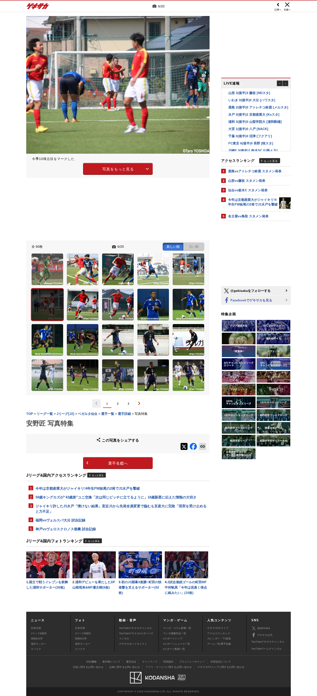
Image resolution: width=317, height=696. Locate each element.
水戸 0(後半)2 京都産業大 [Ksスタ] (253, 107)
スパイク (36, 648)
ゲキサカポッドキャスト (133, 643)
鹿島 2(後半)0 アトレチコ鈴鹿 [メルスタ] (258, 100)
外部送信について (220, 661)
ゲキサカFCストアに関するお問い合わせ (220, 667)
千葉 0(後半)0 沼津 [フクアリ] (250, 129)
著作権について (111, 661)
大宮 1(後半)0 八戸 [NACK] (248, 122)
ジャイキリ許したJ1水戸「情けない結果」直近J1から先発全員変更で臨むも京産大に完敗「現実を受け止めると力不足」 (121, 508)
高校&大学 (37, 638)
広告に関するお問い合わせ (88, 667)
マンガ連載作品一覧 (174, 633)
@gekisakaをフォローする (250, 291)
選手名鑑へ (118, 463)
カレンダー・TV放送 (219, 638)
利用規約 (168, 661)
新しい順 (173, 246)
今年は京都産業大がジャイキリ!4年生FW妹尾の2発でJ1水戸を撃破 (88, 488)
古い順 (194, 246)
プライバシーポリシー (192, 661)
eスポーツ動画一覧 (174, 648)
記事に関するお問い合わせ (124, 667)
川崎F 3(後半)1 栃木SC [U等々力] (253, 143)
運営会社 (131, 661)
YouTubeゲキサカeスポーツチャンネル (136, 636)
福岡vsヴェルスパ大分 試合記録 (60, 520)
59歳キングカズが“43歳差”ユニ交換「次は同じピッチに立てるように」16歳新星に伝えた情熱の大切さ (116, 497)
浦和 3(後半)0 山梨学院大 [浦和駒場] (255, 114)
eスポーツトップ (172, 638)
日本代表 (36, 628)
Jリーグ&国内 (39, 633)
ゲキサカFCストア (218, 628)
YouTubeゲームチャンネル (266, 648)
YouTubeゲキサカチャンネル (135, 628)
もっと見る (98, 475)
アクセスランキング (218, 633)
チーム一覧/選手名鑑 (219, 643)
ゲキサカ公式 (264, 635)
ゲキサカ (37, 7)
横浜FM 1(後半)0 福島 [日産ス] (251, 150)
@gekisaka (263, 628)
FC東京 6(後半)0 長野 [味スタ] (250, 136)
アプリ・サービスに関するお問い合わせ (169, 667)
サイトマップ (149, 661)
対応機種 (91, 661)
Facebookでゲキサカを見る (251, 300)
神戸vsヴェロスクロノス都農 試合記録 (66, 529)
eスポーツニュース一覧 (176, 643)
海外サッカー (38, 643)
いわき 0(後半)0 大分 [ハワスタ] (251, 93)
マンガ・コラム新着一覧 (177, 628)
